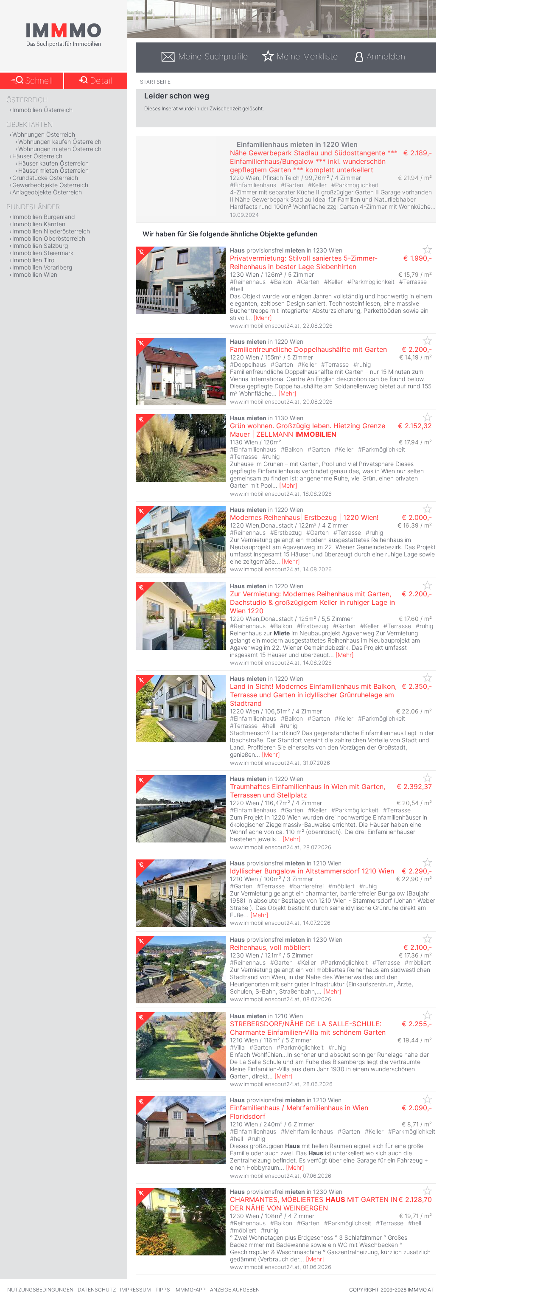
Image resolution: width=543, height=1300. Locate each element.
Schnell (39, 81)
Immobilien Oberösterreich (48, 238)
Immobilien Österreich (42, 109)
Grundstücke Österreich (45, 177)
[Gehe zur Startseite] (64, 45)
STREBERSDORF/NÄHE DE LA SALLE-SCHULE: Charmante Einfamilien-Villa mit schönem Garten (308, 1027)
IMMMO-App (190, 1289)
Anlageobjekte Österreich (47, 192)
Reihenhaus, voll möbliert (270, 947)
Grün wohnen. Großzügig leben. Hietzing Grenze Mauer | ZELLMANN (307, 429)
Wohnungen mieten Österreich (59, 148)
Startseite (155, 82)
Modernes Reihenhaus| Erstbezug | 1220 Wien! (304, 517)
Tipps (162, 1289)
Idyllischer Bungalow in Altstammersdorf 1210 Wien (312, 871)
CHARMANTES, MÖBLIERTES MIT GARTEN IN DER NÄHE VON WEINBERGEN (313, 1203)
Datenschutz (97, 1289)
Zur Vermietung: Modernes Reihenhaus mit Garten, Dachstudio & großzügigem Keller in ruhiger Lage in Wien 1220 (312, 602)
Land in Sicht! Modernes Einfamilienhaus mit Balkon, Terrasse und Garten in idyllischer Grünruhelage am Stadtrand (313, 695)
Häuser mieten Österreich (53, 170)
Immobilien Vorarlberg (42, 267)
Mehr (263, 317)
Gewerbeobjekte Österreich (50, 184)
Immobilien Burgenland (43, 216)
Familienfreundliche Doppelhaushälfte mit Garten (308, 349)
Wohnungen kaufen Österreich (59, 141)
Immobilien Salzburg (40, 245)
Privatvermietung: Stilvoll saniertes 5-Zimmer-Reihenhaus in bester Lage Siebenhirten (304, 262)
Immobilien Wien (34, 274)
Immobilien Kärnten (38, 223)
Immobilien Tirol (34, 260)
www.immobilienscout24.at (264, 325)
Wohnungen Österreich (43, 134)
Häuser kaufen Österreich (53, 163)
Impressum (135, 1289)
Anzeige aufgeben (235, 1289)
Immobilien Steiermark (42, 252)
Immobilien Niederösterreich (51, 231)
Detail (101, 81)
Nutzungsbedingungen (40, 1289)
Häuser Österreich (37, 156)
